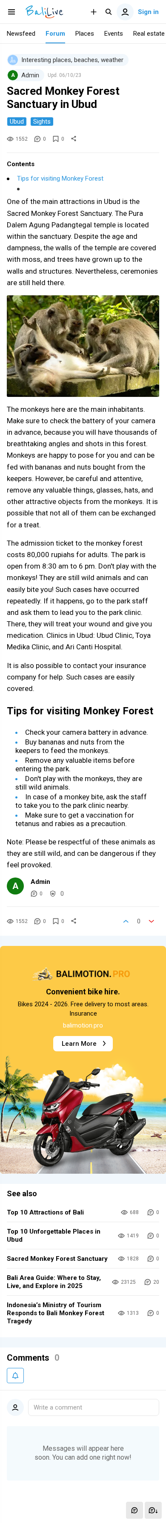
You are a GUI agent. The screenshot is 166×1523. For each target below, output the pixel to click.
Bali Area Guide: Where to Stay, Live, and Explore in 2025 (54, 1282)
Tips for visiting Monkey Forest (60, 178)
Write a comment (58, 1407)
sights (42, 121)
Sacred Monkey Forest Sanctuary (57, 1259)
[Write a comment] (134, 1510)
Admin (40, 882)
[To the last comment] (153, 1510)
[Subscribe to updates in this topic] (15, 1375)
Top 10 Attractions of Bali (45, 1212)
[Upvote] (126, 921)
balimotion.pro (83, 1025)
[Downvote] (151, 921)
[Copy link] (74, 139)
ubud (17, 121)
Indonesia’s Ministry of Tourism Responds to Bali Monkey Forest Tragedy (55, 1313)
